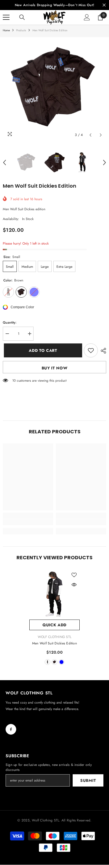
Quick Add (54, 625)
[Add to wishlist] (91, 350)
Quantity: (9, 322)
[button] (90, 135)
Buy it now (55, 368)
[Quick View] (74, 584)
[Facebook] (11, 729)
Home (6, 30)
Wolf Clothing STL (54, 636)
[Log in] (87, 17)
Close (104, 5)
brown (54, 662)
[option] (54, 88)
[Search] (22, 17)
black (47, 662)
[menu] (6, 17)
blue (61, 662)
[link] (28, 522)
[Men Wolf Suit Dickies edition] (54, 594)
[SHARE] (102, 350)
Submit (88, 780)
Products (21, 30)
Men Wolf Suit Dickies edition (54, 643)
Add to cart (41, 350)
